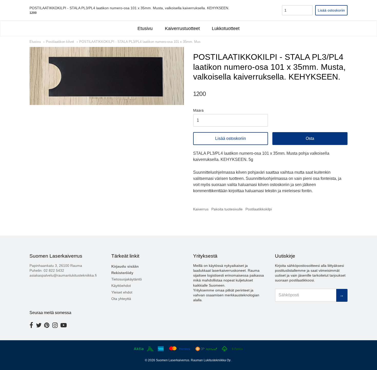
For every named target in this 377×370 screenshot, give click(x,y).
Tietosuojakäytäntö (126, 279)
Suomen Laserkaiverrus (172, 360)
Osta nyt (310, 138)
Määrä (198, 110)
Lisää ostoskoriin (230, 138)
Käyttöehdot (121, 286)
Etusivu (145, 28)
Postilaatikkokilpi (258, 209)
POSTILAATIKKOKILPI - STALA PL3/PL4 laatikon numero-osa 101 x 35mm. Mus (140, 42)
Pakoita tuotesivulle (227, 209)
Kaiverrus (201, 209)
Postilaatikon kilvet (60, 42)
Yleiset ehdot (121, 292)
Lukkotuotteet (226, 28)
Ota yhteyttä (121, 299)
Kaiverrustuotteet (182, 28)
